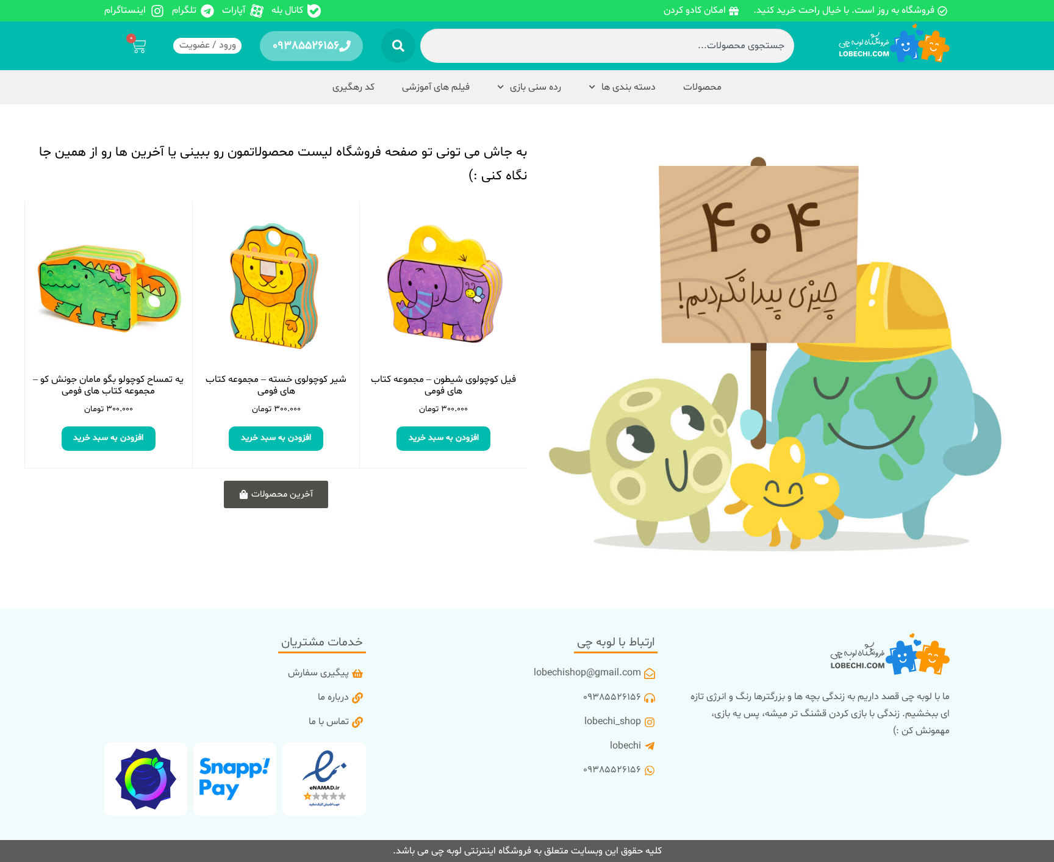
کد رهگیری (353, 87)
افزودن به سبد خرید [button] (444, 438)
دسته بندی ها (628, 87)
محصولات (702, 87)
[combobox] (607, 46)
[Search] (398, 46)
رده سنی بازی (535, 87)
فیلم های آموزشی (436, 87)
